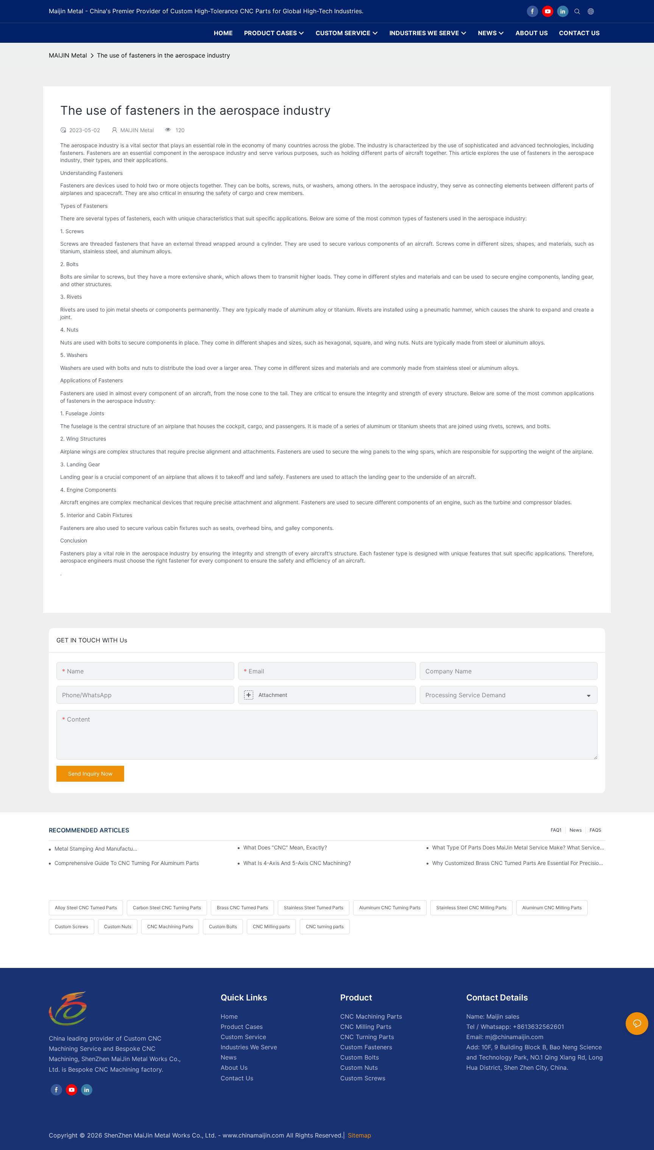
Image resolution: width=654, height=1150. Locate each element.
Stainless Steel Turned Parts (313, 907)
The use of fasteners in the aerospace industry (163, 55)
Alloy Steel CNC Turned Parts (86, 907)
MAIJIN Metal (68, 55)
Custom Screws (71, 926)
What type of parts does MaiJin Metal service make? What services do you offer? (518, 847)
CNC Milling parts (271, 926)
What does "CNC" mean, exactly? (285, 847)
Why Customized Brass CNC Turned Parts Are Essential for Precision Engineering (518, 863)
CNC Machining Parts (170, 926)
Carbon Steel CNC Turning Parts (167, 907)
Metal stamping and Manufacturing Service (96, 848)
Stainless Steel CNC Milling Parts (471, 907)
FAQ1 (556, 830)
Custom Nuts (117, 926)
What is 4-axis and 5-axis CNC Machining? (297, 863)
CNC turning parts (325, 926)
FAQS (595, 830)
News (576, 830)
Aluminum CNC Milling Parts (552, 907)
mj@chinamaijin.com (514, 1037)
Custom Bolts (223, 926)
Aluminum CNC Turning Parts (389, 907)
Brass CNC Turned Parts (242, 907)
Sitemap (359, 1135)
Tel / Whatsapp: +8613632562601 (515, 1026)
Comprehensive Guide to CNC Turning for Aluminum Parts (126, 863)
